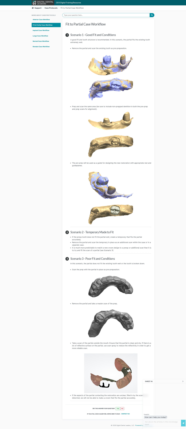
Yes (118, 408)
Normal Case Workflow (41, 41)
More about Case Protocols (44, 15)
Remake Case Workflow (41, 46)
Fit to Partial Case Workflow (43, 25)
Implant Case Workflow (41, 30)
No (122, 408)
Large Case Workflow (40, 36)
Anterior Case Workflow (41, 19)
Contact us (125, 414)
